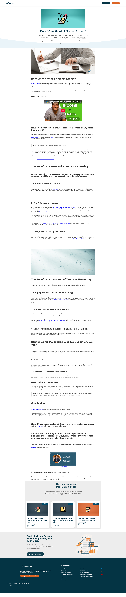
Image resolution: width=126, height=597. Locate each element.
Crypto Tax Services (66, 581)
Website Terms (23, 579)
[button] (25, 3)
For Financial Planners (84, 570)
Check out (33, 447)
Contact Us (115, 3)
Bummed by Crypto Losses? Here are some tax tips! (48, 243)
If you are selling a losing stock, (61, 299)
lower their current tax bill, (37, 409)
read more (31, 525)
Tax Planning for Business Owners (67, 575)
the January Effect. (57, 208)
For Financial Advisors (36, 3)
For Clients (59, 3)
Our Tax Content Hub (84, 572)
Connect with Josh (63, 466)
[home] (12, 3)
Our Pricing (45, 3)
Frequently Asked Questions (86, 574)
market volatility (57, 387)
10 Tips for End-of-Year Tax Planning (45, 195)
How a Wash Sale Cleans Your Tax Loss (45, 159)
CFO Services (64, 578)
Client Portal (106, 3)
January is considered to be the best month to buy (64, 207)
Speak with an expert (30, 576)
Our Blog (82, 568)
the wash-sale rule (43, 211)
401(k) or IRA (55, 189)
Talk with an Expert (35, 554)
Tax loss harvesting (35, 83)
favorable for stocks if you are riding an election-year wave (52, 320)
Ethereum (53, 137)
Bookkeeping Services (66, 580)
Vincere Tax (17, 583)
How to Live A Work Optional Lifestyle (86, 577)
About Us (52, 3)
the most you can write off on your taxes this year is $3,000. (70, 238)
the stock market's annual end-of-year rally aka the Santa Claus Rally (54, 223)
